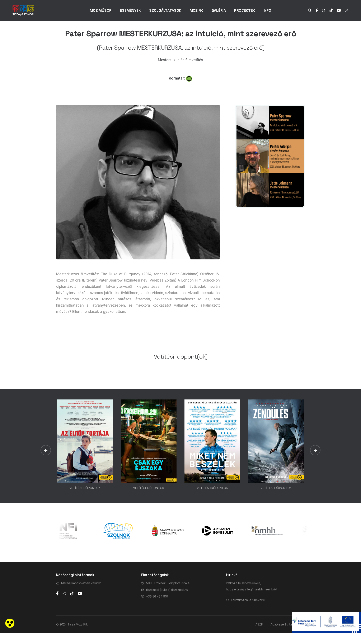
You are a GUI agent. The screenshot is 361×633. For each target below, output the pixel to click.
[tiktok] (72, 593)
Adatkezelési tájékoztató (288, 624)
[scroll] (354, 317)
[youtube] (80, 593)
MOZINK (196, 10)
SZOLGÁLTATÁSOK (165, 10)
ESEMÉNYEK (130, 10)
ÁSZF (259, 624)
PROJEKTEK (244, 10)
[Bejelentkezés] (344, 10)
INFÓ (267, 10)
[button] (46, 450)
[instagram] (64, 593)
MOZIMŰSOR (101, 10)
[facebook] (57, 593)
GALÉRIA (218, 10)
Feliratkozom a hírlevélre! (248, 600)
